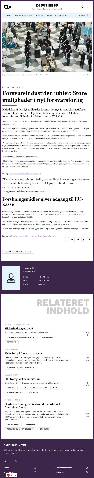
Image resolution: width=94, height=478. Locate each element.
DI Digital (8, 400)
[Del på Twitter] (89, 239)
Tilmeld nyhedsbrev (23, 15)
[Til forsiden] (7, 7)
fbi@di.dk (41, 284)
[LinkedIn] (4, 461)
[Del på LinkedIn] (78, 239)
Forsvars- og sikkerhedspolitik (18, 252)
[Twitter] (15, 461)
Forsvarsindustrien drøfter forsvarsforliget (25, 174)
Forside (8, 15)
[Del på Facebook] (83, 239)
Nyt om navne (61, 15)
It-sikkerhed (30, 424)
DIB (13, 87)
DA (12, 475)
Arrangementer (22, 324)
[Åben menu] (89, 7)
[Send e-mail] (72, 239)
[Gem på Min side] (66, 239)
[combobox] (11, 475)
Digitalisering (13, 424)
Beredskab (11, 342)
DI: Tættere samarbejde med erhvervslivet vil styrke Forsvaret (33, 236)
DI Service (9, 324)
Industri (56, 388)
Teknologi (44, 429)
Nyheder (39, 15)
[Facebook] (10, 461)
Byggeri (10, 388)
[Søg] (82, 7)
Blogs (49, 15)
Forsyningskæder (47, 337)
